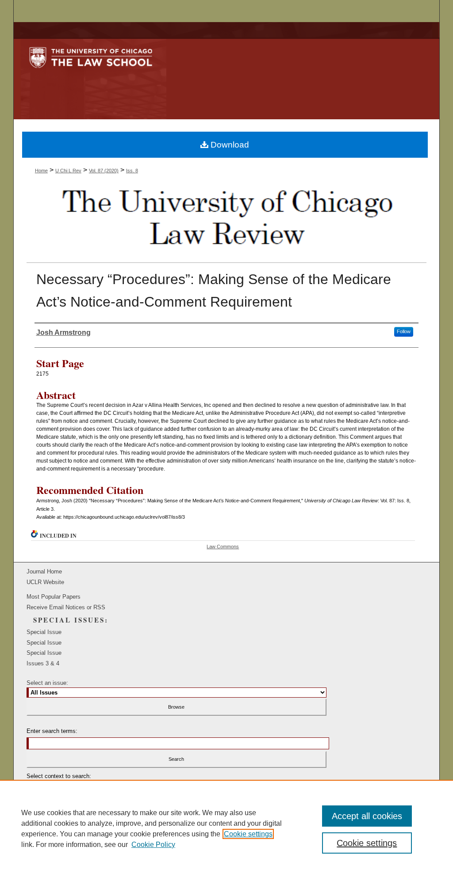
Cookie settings (248, 834)
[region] (226, 828)
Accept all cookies (367, 816)
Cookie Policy (153, 844)
